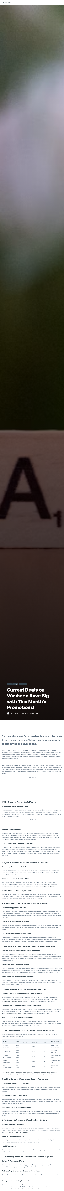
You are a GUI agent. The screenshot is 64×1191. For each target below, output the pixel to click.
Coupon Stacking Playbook (47, 887)
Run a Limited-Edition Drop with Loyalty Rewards (16, 1013)
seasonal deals (51, 835)
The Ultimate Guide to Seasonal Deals (17, 1132)
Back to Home (8, 2)
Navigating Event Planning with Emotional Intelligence (27, 1189)
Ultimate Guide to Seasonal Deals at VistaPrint (15, 1001)
